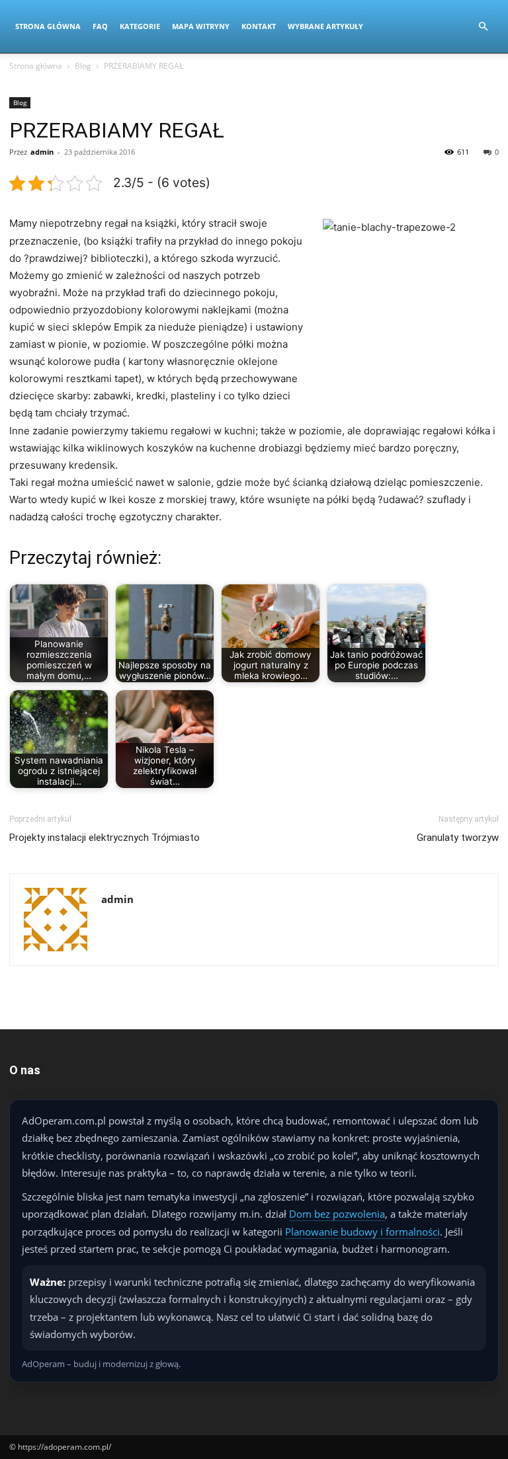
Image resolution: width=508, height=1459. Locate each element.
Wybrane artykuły (325, 26)
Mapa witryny (201, 26)
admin (42, 152)
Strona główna (35, 65)
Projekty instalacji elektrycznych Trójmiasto (104, 838)
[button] (483, 26)
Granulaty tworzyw (458, 838)
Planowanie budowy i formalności (362, 1231)
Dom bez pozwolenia (337, 1213)
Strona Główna (48, 26)
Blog (83, 65)
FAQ (100, 26)
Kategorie (140, 26)
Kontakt (258, 26)
